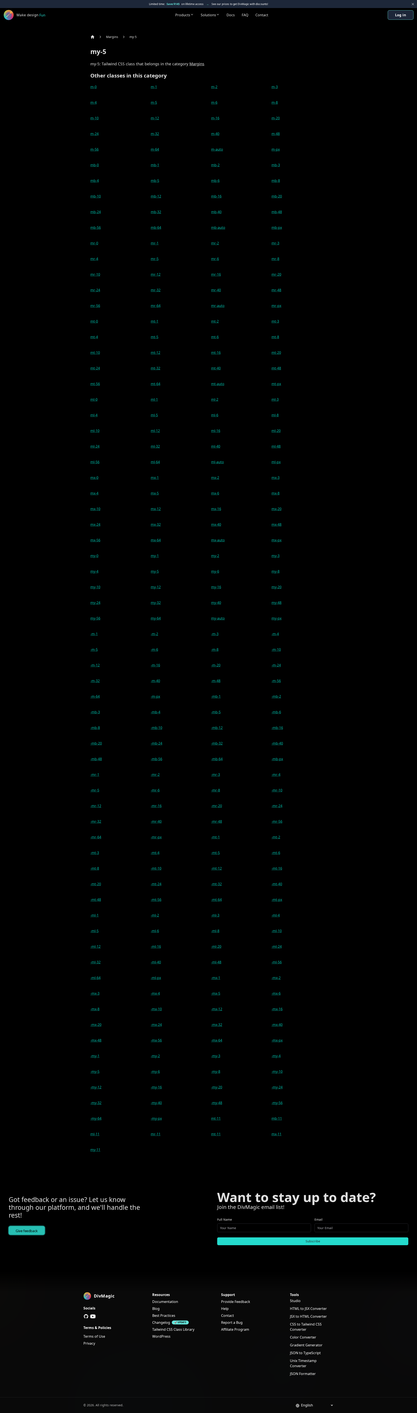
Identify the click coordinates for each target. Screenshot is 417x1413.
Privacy (89, 1343)
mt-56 (95, 383)
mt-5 (154, 337)
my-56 (95, 618)
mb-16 (216, 196)
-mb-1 (216, 696)
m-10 (94, 118)
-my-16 (156, 1087)
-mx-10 (156, 1009)
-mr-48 (216, 821)
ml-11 (94, 1134)
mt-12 (155, 352)
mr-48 (276, 290)
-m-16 (155, 665)
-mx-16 (277, 1009)
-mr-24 (276, 805)
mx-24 (95, 524)
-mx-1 (215, 977)
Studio (295, 1300)
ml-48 (276, 446)
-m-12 (95, 665)
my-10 (95, 587)
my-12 (156, 587)
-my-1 (94, 1056)
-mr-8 (215, 790)
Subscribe (313, 1241)
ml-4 (94, 415)
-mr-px (156, 837)
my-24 (95, 602)
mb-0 (94, 165)
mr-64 (156, 305)
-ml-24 (276, 946)
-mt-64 (216, 899)
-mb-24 (156, 743)
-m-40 (155, 680)
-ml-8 (215, 930)
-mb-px (277, 759)
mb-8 (275, 180)
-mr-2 (155, 774)
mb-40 (216, 211)
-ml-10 (276, 930)
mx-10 (95, 508)
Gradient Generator (306, 1345)
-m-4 (275, 633)
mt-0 (94, 321)
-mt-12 (216, 868)
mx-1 (155, 477)
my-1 (155, 555)
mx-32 (156, 524)
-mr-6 (155, 790)
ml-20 (276, 430)
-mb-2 (276, 696)
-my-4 (276, 1056)
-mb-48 (96, 759)
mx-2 (215, 477)
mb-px (276, 227)
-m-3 (214, 633)
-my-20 (216, 1087)
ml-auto (217, 462)
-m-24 (276, 665)
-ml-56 (276, 962)
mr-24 (95, 290)
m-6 (214, 102)
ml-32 (155, 446)
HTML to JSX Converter (308, 1308)
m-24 (94, 133)
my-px (276, 618)
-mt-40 (276, 884)
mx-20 (276, 508)
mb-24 (95, 211)
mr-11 (156, 1134)
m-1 (154, 86)
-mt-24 (156, 884)
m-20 (275, 118)
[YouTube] (93, 1316)
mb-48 (276, 211)
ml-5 (154, 415)
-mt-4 (155, 852)
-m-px (155, 696)
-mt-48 (95, 899)
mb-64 (156, 227)
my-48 (276, 602)
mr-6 (215, 258)
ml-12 (155, 430)
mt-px (276, 383)
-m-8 (214, 649)
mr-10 (95, 274)
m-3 (274, 86)
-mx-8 (94, 1009)
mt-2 (215, 321)
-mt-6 (275, 852)
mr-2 (215, 243)
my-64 (156, 618)
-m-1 (94, 633)
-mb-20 (96, 743)
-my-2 (155, 1056)
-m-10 (276, 649)
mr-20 (276, 274)
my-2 (215, 555)
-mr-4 (275, 774)
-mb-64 (217, 759)
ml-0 (94, 399)
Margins (112, 37)
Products (182, 15)
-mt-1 (215, 837)
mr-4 (94, 258)
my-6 (215, 571)
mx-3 (275, 477)
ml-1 (154, 399)
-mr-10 (276, 790)
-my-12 (95, 1087)
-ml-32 (95, 962)
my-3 (275, 555)
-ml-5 (94, 930)
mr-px (276, 305)
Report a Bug (232, 1322)
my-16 (216, 587)
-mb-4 (155, 712)
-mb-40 (277, 743)
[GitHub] (86, 1316)
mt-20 (276, 352)
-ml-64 (95, 977)
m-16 (215, 118)
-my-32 (95, 1102)
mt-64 (155, 383)
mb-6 (215, 180)
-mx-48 (95, 1040)
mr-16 (216, 274)
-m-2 (154, 633)
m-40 (215, 133)
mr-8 (275, 258)
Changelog (161, 1322)
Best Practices (163, 1315)
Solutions (208, 15)
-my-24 (277, 1087)
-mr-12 (95, 805)
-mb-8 (95, 727)
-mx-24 (156, 1024)
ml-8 (275, 415)
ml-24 (94, 446)
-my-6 (155, 1071)
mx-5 (155, 493)
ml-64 (155, 462)
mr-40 (216, 290)
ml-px (276, 462)
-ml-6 (155, 930)
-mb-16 (277, 727)
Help (225, 1308)
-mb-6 (276, 712)
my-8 (275, 571)
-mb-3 (95, 712)
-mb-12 (217, 727)
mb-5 (155, 180)
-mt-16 (276, 868)
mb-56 (95, 227)
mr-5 (155, 258)
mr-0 (94, 243)
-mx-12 (216, 1009)
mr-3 (275, 243)
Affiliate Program (235, 1329)
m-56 (94, 149)
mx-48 (276, 524)
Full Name (224, 1219)
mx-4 (94, 493)
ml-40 (215, 446)
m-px (275, 149)
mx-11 (276, 1134)
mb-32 (156, 211)
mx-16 (216, 508)
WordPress (161, 1336)
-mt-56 (156, 899)
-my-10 (277, 1071)
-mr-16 (156, 805)
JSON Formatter (303, 1373)
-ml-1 (94, 915)
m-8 (274, 102)
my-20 (276, 587)
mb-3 (275, 165)
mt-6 (215, 337)
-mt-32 (216, 884)
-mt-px (276, 899)
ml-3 (275, 399)
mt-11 (216, 1118)
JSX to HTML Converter (308, 1316)
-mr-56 (276, 821)
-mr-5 (94, 790)
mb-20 (276, 196)
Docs (231, 15)
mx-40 (216, 524)
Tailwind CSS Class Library (173, 1329)
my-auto (218, 618)
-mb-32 (217, 743)
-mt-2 (275, 837)
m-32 (155, 133)
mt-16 (216, 352)
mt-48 (276, 368)
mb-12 (156, 196)
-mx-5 (215, 993)
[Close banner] (413, 4)
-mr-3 (215, 774)
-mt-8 (94, 868)
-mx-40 (277, 1024)
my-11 (95, 1149)
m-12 (155, 118)
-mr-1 (94, 774)
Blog (156, 1308)
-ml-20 (216, 946)
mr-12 (156, 274)
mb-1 (155, 165)
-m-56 (276, 680)
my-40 (216, 602)
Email (318, 1219)
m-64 (155, 149)
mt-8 (275, 337)
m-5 (154, 102)
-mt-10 (156, 868)
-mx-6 (276, 993)
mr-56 (95, 305)
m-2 (214, 86)
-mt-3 (94, 852)
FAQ (245, 15)
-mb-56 (156, 759)
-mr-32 (95, 821)
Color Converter (303, 1337)
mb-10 (95, 196)
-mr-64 (95, 837)
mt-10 (95, 352)
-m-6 (154, 649)
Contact (261, 15)
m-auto (217, 149)
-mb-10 (156, 727)
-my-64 (95, 1118)
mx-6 (215, 493)
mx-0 (94, 477)
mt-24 (95, 368)
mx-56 (95, 540)
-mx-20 (95, 1024)
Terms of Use (94, 1336)
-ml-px (156, 977)
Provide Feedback (235, 1301)
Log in (400, 15)
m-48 (275, 133)
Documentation (165, 1301)
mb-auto (218, 227)
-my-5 (94, 1071)
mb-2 (215, 165)
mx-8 (275, 493)
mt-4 (94, 337)
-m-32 (95, 680)
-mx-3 (94, 993)
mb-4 (94, 180)
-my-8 (215, 1071)
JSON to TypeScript (305, 1352)
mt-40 (216, 368)
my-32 (156, 602)
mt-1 (154, 321)
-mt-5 (215, 852)
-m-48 (215, 680)
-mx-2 (276, 977)
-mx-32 (216, 1024)
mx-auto (218, 540)
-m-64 (95, 696)
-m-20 (215, 665)
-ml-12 (95, 946)
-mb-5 (216, 712)
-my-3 (215, 1056)
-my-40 (156, 1102)
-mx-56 (156, 1040)
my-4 (94, 571)
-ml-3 (215, 915)
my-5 (133, 37)
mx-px (276, 540)
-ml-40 (156, 962)
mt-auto (217, 383)
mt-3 (275, 321)
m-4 (93, 102)
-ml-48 (216, 962)
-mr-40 (156, 821)
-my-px (156, 1118)
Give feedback (27, 1230)
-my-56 (277, 1102)
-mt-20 (95, 884)
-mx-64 (216, 1040)
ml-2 (214, 399)
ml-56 (94, 462)
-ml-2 (155, 915)
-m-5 (94, 649)
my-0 (94, 555)
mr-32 (156, 290)
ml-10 (94, 430)
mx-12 (156, 508)
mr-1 (155, 243)
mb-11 (276, 1118)
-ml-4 (275, 915)
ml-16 (215, 430)
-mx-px (277, 1040)
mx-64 (156, 540)
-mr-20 (216, 805)
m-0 (93, 86)
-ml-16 (156, 946)
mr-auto (218, 305)
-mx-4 (155, 993)
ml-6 (214, 415)
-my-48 (216, 1102)
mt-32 (155, 368)
